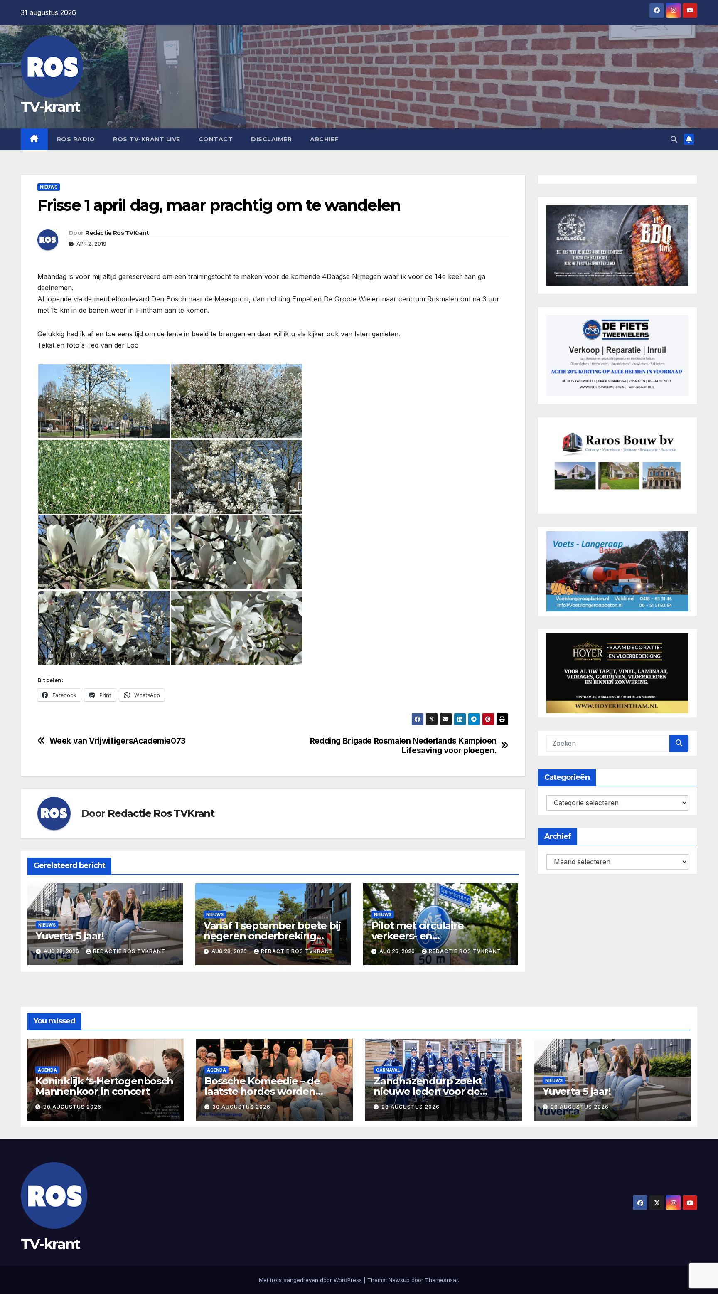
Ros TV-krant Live (146, 139)
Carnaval (388, 1069)
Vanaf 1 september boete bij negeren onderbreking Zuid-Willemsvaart (272, 935)
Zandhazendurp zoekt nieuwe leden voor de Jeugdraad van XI (428, 1091)
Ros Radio (76, 139)
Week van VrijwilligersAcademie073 (117, 741)
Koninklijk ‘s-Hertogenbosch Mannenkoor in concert (104, 1086)
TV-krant (50, 107)
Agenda (47, 1069)
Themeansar (441, 1280)
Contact (216, 139)
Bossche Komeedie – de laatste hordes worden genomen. (262, 1091)
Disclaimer (271, 139)
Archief (324, 139)
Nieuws (48, 187)
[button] (674, 139)
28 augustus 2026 (410, 1107)
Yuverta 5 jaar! (70, 936)
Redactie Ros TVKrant (117, 233)
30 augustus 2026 (72, 1107)
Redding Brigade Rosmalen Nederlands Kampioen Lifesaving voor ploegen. (403, 745)
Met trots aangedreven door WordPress (311, 1280)
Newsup (399, 1280)
